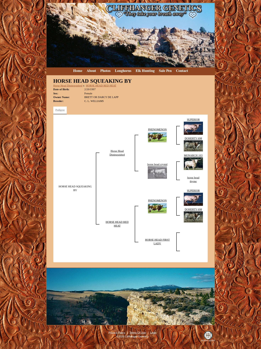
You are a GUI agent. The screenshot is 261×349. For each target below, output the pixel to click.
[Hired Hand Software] (208, 336)
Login (153, 332)
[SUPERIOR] (193, 127)
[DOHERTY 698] (193, 145)
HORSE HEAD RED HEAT (101, 85)
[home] (130, 34)
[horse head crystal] (157, 172)
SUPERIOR (193, 119)
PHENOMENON (157, 129)
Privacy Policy (116, 332)
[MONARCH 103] (193, 163)
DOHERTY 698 (193, 138)
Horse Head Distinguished (67, 85)
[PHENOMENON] (157, 136)
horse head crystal (157, 164)
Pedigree (60, 110)
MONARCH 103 (193, 155)
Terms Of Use (137, 332)
